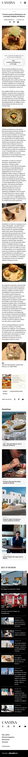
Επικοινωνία (5, 739)
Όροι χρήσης (6, 735)
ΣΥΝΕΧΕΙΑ (20, 386)
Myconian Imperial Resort (16, 391)
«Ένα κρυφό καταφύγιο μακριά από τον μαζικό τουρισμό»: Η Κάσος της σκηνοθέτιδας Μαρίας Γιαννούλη (20, 647)
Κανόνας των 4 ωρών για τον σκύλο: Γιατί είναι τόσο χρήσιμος (21, 709)
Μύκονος (5, 393)
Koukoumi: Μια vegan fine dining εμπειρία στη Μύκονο (11, 482)
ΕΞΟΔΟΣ (14, 11)
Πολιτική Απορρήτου (8, 737)
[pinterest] (14, 22)
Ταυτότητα (5, 742)
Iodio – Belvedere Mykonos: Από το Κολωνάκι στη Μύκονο (12, 444)
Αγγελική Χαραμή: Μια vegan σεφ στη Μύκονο (13, 557)
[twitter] (18, 22)
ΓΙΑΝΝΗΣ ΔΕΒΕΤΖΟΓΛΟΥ (9, 19)
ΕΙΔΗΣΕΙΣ (5, 517)
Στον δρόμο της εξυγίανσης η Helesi (10, 589)
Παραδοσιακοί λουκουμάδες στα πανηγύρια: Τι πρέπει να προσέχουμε (18, 380)
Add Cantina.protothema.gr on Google (13, 62)
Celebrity (5, 391)
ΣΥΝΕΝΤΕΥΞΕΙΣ (6, 555)
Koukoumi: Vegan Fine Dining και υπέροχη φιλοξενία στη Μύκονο (12, 520)
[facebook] (10, 22)
